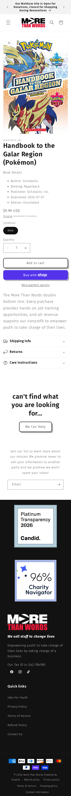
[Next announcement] (64, 7)
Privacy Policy (17, 706)
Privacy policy (52, 779)
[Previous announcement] (7, 7)
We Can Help (35, 427)
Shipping (7, 216)
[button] (8, 22)
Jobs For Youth (18, 697)
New (11, 230)
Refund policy (32, 779)
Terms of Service (19, 716)
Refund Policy (17, 725)
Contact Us (15, 734)
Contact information (37, 792)
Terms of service (26, 786)
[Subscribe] (58, 485)
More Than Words (33, 775)
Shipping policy (49, 786)
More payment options (36, 285)
